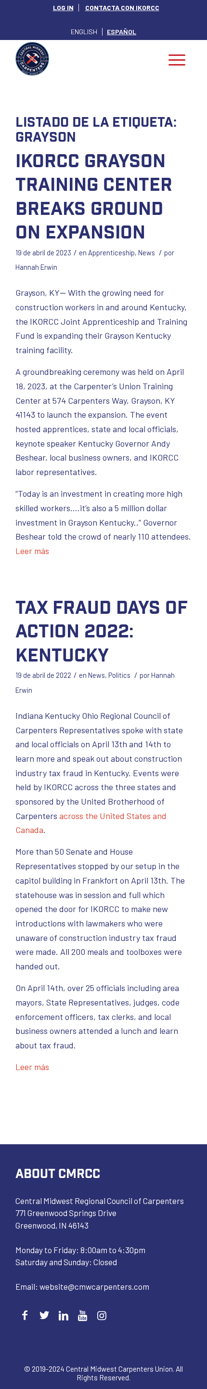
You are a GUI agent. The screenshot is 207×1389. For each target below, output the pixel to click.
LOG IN (63, 7)
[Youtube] (82, 1315)
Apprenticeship (111, 252)
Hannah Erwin (36, 267)
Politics (119, 675)
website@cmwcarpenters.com (94, 1286)
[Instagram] (101, 1315)
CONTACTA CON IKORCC (122, 7)
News (146, 252)
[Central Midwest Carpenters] (85, 59)
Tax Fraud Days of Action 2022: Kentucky (101, 630)
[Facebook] (24, 1315)
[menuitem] (63, 8)
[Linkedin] (63, 1315)
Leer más (32, 550)
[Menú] (177, 59)
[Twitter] (44, 1315)
